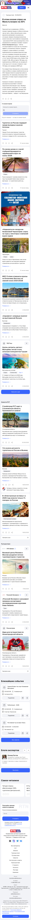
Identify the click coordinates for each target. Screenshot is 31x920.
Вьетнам (4, 321)
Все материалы (15, 846)
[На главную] (6, 7)
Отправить (15, 818)
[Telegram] (17, 841)
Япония (4, 575)
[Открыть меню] (28, 7)
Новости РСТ (5, 402)
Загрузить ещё (15, 392)
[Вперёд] (28, 750)
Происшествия (15, 862)
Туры (5, 608)
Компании (15, 872)
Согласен (15, 916)
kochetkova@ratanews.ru (15, 878)
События (15, 858)
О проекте (15, 865)
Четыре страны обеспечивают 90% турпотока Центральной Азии (11, 789)
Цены (11, 257)
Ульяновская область (8, 429)
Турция (4, 130)
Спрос (5, 174)
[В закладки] (6, 99)
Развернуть (5, 139)
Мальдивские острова (8, 370)
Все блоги (15, 770)
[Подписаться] (26, 343)
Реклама (15, 870)
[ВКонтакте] (20, 841)
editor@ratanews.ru (15, 894)
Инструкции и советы (15, 860)
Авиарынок (7, 323)
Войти (21, 7)
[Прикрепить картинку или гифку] (15, 110)
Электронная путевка (10, 519)
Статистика (13, 372)
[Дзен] (10, 841)
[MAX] (13, 841)
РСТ (15, 848)
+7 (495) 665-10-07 (15, 882)
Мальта (4, 25)
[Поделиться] (11, 99)
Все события (15, 740)
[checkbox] (3, 822)
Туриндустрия (10, 15)
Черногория (5, 254)
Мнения (15, 850)
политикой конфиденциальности (13, 824)
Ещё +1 (21, 372)
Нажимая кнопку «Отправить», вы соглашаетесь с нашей (13, 823)
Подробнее (11, 698)
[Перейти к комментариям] (8, 99)
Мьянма (4, 469)
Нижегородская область (9, 653)
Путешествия (5, 544)
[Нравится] (3, 99)
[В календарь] (23, 698)
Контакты (15, 867)
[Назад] (24, 750)
